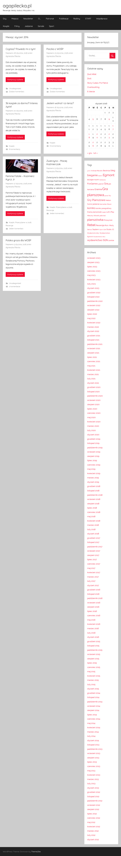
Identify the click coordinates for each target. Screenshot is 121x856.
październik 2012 (94, 801)
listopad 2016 (93, 594)
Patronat (50, 18)
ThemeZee (36, 851)
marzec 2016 (93, 628)
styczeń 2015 (93, 689)
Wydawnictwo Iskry (99, 236)
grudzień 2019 (93, 439)
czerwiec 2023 (93, 271)
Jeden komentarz (16, 229)
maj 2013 (91, 770)
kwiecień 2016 (93, 624)
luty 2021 (91, 378)
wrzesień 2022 (93, 305)
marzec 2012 (93, 831)
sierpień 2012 (93, 809)
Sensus (89, 229)
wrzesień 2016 (93, 602)
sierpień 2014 (93, 710)
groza (106, 195)
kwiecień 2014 (93, 727)
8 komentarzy (14, 149)
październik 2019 (94, 447)
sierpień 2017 (93, 555)
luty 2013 (91, 783)
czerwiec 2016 (93, 615)
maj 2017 (91, 568)
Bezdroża (106, 171)
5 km (88, 170)
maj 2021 (91, 366)
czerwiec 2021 (93, 361)
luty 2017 (91, 581)
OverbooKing (93, 87)
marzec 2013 (93, 779)
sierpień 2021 (93, 353)
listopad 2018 (93, 490)
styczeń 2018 (93, 533)
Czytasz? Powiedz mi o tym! (20, 49)
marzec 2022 (93, 327)
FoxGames (92, 183)
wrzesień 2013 (93, 753)
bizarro (100, 175)
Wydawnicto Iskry (93, 233)
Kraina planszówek (94, 212)
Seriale (41, 26)
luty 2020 (91, 430)
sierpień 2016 (93, 607)
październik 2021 (94, 344)
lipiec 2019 (92, 460)
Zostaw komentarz (16, 92)
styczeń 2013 (93, 788)
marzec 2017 (93, 577)
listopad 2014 (93, 697)
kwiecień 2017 (93, 572)
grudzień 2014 (93, 693)
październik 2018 (94, 495)
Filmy (17, 26)
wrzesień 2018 (93, 499)
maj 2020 (91, 417)
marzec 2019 (93, 477)
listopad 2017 (93, 542)
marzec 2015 (93, 680)
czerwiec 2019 (93, 465)
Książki (6, 26)
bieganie (92, 175)
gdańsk (101, 184)
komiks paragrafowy (103, 208)
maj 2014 (91, 723)
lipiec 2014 (92, 714)
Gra (106, 183)
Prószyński (108, 220)
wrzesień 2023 (93, 258)
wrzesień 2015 (93, 654)
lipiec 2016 (92, 611)
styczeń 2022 (93, 331)
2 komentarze (14, 286)
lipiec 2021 (92, 357)
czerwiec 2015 (93, 667)
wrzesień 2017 (93, 551)
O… (39, 18)
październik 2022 (95, 301)
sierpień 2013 (93, 757)
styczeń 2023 (93, 288)
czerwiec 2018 (93, 512)
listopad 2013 (93, 745)
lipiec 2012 (92, 813)
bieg (113, 170)
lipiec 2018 (92, 508)
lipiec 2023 (92, 266)
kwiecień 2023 (93, 279)
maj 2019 (91, 469)
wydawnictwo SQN (97, 240)
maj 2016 (91, 620)
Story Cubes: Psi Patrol (97, 83)
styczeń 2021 (93, 383)
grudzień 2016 (93, 589)
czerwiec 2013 (93, 766)
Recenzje (9, 225)
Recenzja (100, 225)
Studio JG (110, 229)
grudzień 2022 (93, 292)
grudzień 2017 (93, 538)
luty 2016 (91, 633)
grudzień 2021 (93, 335)
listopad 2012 (93, 796)
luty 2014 (91, 736)
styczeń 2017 (93, 585)
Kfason (109, 204)
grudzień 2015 (93, 641)
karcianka (103, 204)
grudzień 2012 (93, 792)
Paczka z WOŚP (54, 49)
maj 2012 (91, 822)
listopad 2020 (93, 391)
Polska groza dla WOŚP (18, 240)
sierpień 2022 (93, 310)
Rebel (91, 225)
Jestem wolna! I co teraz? (60, 103)
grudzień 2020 (93, 387)
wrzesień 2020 (93, 400)
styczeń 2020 (93, 434)
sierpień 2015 (93, 658)
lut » (95, 153)
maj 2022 (91, 318)
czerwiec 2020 (93, 413)
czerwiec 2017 (93, 564)
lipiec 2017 (92, 559)
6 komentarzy (55, 146)
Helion (108, 200)
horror (89, 204)
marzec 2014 (93, 732)
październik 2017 (94, 546)
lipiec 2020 (92, 409)
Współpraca (101, 18)
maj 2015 (91, 671)
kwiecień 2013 (93, 775)
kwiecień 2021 (93, 370)
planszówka (95, 219)
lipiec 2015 (92, 663)
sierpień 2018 (93, 503)
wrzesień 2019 (93, 452)
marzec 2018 (93, 525)
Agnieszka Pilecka (13, 56)
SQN (104, 229)
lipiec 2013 (92, 762)
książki (104, 212)
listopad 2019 (93, 443)
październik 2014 (94, 701)
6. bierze (91, 91)
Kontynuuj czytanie (15, 80)
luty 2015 (91, 684)
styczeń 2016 (93, 637)
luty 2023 (91, 284)
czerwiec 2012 (93, 818)
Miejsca (14, 18)
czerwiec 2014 (93, 719)
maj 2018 (91, 516)
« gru (89, 153)
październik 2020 (95, 396)
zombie (111, 240)
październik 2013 (94, 749)
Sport (51, 26)
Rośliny (76, 18)
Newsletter (28, 18)
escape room (93, 180)
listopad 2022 (93, 297)
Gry (4, 18)
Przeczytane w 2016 (23, 222)
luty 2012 (91, 835)
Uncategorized (15, 88)
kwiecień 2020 (93, 421)
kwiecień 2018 (93, 521)
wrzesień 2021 (93, 348)
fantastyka (102, 180)
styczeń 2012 (93, 839)
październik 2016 (94, 598)
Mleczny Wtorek (93, 215)
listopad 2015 (93, 645)
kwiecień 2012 (93, 826)
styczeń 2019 (93, 482)
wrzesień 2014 (93, 706)
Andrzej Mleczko (97, 171)
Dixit (89, 78)
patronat (102, 215)
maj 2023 (91, 275)
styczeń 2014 (93, 740)
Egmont (108, 175)
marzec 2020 (93, 426)
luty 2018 (91, 529)
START (88, 18)
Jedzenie (29, 26)
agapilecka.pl (17, 6)
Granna (98, 189)
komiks (91, 208)
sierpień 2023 (93, 262)
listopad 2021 (93, 340)
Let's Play (110, 212)
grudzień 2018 (93, 486)
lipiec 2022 (92, 314)
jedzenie (96, 204)
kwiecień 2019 (93, 473)
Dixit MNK (91, 74)
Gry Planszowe (96, 200)
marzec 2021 (93, 374)
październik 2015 (94, 650)
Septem (95, 229)
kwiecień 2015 (93, 676)
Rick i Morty (109, 225)
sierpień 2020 (93, 404)
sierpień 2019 (93, 456)
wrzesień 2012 (93, 805)
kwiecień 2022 (93, 322)
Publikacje (63, 18)
